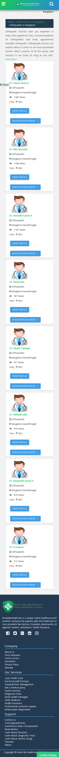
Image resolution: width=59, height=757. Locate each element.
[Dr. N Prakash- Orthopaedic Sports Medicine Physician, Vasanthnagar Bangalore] (29, 536)
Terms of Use (12, 658)
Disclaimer (10, 661)
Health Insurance (13, 703)
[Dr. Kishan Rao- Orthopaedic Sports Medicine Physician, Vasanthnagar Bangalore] (29, 271)
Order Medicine (12, 700)
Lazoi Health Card (14, 678)
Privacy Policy (12, 664)
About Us (9, 651)
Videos (8, 744)
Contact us (10, 719)
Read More (11, 59)
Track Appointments (15, 722)
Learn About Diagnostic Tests (20, 735)
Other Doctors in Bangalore (30, 21)
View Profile (19, 110)
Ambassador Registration (18, 709)
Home (11, 21)
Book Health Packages (16, 696)
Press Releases (12, 655)
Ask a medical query (15, 687)
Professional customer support (20, 706)
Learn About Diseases (16, 732)
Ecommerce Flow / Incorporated (21, 726)
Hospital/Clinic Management (19, 684)
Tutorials (9, 741)
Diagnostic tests (13, 693)
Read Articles (11, 729)
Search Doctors (13, 690)
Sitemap (9, 667)
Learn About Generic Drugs (18, 738)
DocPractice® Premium (17, 681)
